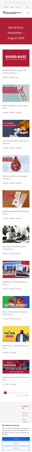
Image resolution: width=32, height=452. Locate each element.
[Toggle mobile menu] (28, 13)
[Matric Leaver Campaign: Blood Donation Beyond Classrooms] (16, 302)
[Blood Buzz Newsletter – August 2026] (16, 58)
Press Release (13, 352)
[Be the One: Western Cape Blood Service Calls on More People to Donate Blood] (16, 334)
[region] (16, 437)
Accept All (16, 439)
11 (23, 395)
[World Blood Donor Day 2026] (16, 163)
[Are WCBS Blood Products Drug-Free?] (16, 128)
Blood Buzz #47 (13, 253)
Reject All (16, 448)
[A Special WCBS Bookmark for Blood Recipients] (16, 199)
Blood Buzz (12, 77)
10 (20, 395)
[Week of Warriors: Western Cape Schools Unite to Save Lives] (16, 366)
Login (12, 7)
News (17, 77)
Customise (16, 443)
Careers (6, 7)
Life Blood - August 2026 (16, 112)
